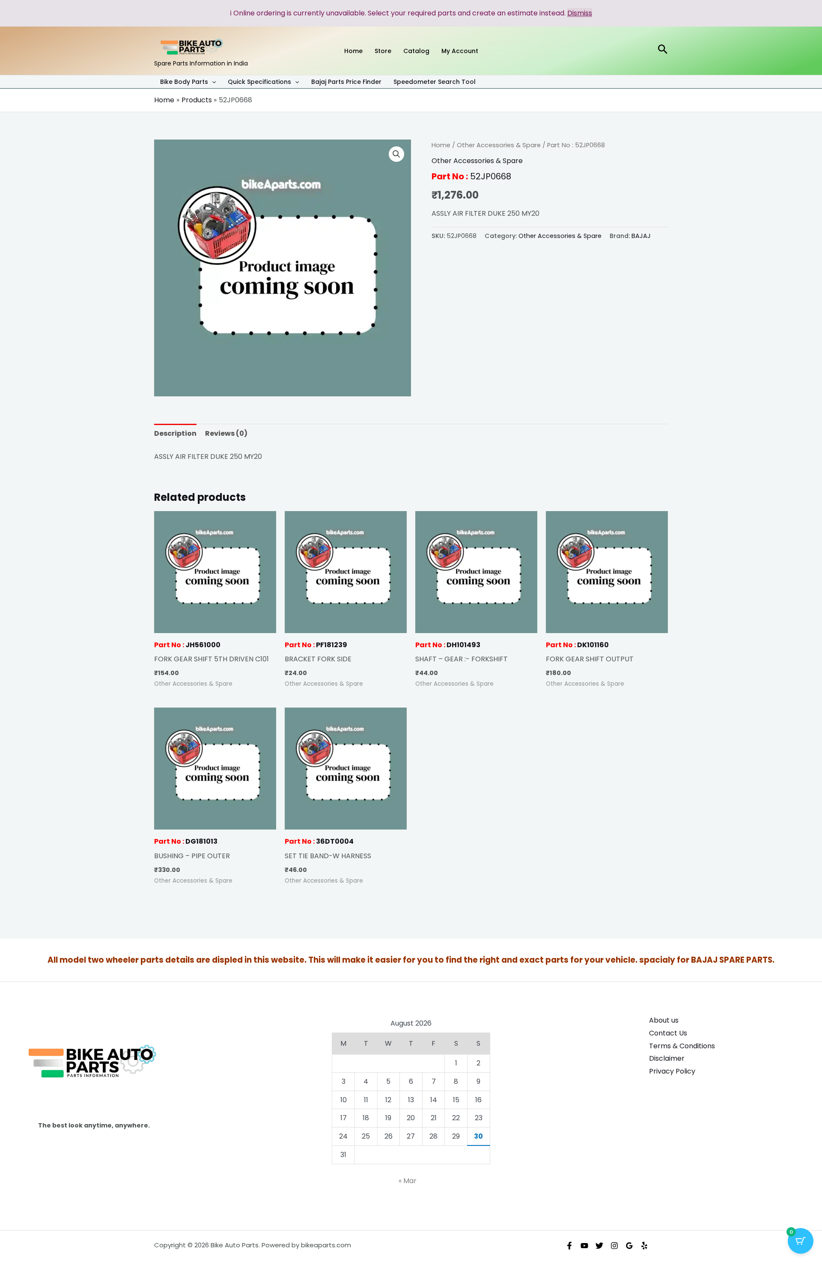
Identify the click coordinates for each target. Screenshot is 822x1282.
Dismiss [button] (579, 13)
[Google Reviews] (629, 1245)
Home (441, 145)
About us (664, 1020)
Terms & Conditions (682, 1046)
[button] (212, 81)
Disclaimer (667, 1058)
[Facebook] (569, 1245)
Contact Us (668, 1033)
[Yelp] (644, 1245)
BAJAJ (641, 236)
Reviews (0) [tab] (226, 433)
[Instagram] (614, 1245)
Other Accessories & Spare (499, 145)
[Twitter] (599, 1245)
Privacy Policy (672, 1071)
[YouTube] (584, 1245)
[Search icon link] (663, 50)
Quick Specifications (259, 82)
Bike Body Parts (184, 82)
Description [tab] (175, 433)
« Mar (408, 1181)
